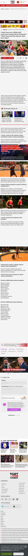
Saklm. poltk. (4, 492)
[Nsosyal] (26, 58)
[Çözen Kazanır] (14, 26)
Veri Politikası (21, 489)
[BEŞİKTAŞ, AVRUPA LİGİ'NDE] (14, 365)
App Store (17, 506)
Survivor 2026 (15, 97)
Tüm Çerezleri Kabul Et (6, 554)
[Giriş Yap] (18, 2)
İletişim (3, 487)
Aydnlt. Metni (21, 491)
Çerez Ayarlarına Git (18, 554)
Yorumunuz (12, 386)
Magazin (7, 8)
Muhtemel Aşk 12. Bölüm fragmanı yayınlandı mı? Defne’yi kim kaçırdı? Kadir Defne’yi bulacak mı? (16, 5)
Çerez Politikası (4, 490)
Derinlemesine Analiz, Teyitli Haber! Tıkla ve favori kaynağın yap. (15, 344)
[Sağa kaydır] (25, 117)
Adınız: (3, 380)
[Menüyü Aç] (4, 2)
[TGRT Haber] (12, 2)
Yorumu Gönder (14, 409)
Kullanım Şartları (22, 483)
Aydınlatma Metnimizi (6, 550)
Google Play (7, 506)
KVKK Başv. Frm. (22, 493)
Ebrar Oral (11, 58)
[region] (14, 549)
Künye (3, 485)
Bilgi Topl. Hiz (21, 488)
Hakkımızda (4, 484)
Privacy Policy (21, 486)
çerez (25, 545)
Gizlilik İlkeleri (21, 484)
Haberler (2, 8)
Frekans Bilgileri (5, 489)
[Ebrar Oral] (2, 58)
